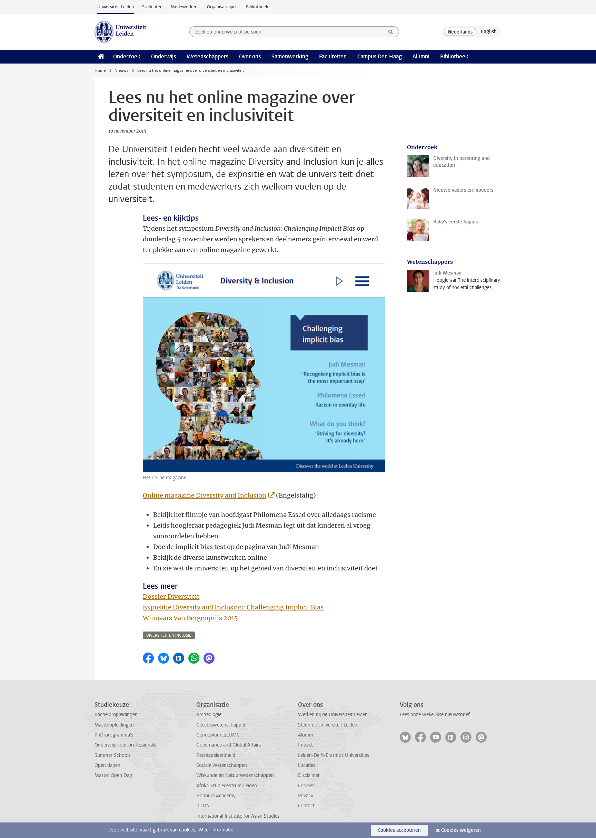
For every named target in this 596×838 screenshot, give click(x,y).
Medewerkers (185, 7)
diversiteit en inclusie (168, 635)
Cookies (306, 785)
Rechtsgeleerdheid (215, 755)
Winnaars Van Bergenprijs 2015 (190, 618)
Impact (305, 745)
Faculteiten (333, 56)
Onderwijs (163, 56)
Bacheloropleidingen (116, 714)
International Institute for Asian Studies (237, 816)
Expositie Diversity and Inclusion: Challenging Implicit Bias (233, 607)
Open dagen (107, 765)
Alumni (421, 56)
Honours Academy (216, 795)
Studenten (152, 7)
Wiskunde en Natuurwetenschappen (235, 775)
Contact (306, 805)
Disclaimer (309, 775)
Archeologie (208, 714)
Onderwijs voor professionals (125, 745)
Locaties (306, 765)
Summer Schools (112, 755)
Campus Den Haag (379, 56)
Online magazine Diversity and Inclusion (204, 495)
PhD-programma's (114, 735)
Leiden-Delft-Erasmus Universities (333, 755)
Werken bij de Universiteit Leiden (333, 714)
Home (100, 70)
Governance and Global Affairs (228, 745)
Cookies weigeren (461, 830)
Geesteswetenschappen (221, 725)
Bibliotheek (257, 7)
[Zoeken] (391, 31)
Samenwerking (289, 56)
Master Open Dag (113, 775)
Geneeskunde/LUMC (217, 735)
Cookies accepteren (399, 830)
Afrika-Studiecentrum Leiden (226, 785)
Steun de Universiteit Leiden (327, 725)
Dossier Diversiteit (171, 596)
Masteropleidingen (114, 725)
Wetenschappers (207, 56)
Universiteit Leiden (115, 7)
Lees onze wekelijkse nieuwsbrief (435, 714)
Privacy (305, 795)
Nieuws (121, 70)
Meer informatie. (217, 830)
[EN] (488, 32)
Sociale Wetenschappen (221, 765)
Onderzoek (126, 56)
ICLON (203, 805)
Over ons (250, 56)
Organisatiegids (222, 7)
